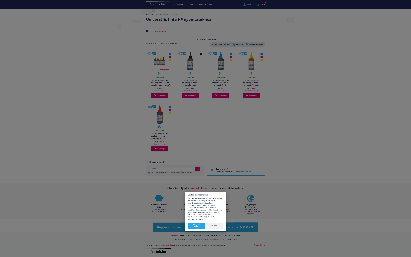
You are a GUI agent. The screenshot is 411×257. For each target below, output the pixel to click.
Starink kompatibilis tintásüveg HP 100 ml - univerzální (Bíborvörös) (160, 136)
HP (156, 14)
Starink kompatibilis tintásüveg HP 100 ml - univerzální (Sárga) (251, 82)
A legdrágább (172, 43)
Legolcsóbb (163, 43)
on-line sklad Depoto (206, 245)
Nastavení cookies (220, 245)
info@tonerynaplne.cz (245, 171)
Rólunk (191, 5)
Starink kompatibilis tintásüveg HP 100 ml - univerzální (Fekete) (190, 82)
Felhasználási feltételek (213, 235)
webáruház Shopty (191, 245)
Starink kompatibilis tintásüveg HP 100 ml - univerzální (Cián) (220, 82)
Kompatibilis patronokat (203, 188)
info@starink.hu (258, 245)
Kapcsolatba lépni (205, 5)
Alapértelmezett (151, 43)
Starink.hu (170, 245)
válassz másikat (160, 31)
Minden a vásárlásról (232, 235)
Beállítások (214, 226)
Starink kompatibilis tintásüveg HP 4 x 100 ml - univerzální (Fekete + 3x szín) (160, 82)
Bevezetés (149, 14)
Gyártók (180, 5)
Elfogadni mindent (196, 225)
